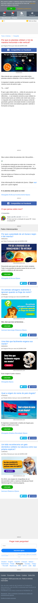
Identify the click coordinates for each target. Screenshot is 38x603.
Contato (3, 575)
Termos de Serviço (21, 554)
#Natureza (18, 330)
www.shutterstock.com (19, 263)
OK (11, 8)
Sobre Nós (31, 575)
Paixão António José (9, 398)
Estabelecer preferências (24, 8)
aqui (35, 182)
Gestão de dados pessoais (8, 598)
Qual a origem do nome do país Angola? (18, 393)
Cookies (24, 575)
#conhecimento (20, 195)
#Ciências (12, 195)
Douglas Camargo (9, 296)
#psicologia (11, 330)
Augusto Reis (7, 348)
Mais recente (6, 18)
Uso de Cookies (4, 555)
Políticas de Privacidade (31, 554)
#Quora (27, 195)
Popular (14, 18)
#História (11, 433)
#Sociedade (18, 433)
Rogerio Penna (8, 45)
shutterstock (19, 72)
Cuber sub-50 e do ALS (14, 217)
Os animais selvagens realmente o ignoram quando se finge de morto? (16, 291)
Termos (18, 575)
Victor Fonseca (8, 241)
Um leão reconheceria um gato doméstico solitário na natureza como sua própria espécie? (19, 446)
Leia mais (32, 3)
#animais (4, 330)
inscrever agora (19, 550)
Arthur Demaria (7, 454)
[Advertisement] (19, 130)
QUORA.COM (23, 45)
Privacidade (11, 575)
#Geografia (4, 195)
